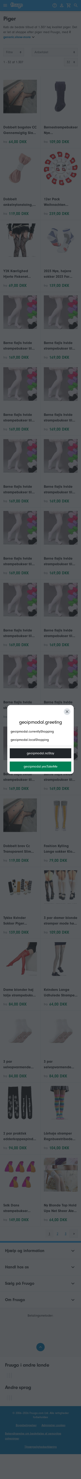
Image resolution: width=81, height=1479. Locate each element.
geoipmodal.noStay (40, 753)
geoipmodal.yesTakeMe (41, 766)
